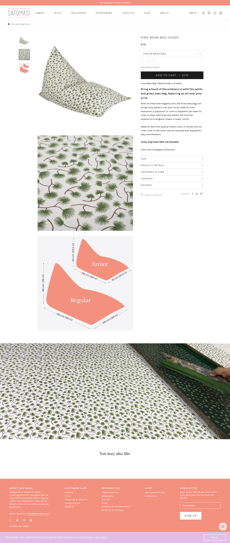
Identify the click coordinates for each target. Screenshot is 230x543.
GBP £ (193, 13)
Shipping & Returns (76, 499)
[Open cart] (220, 13)
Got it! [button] (214, 537)
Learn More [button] (101, 537)
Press (105, 503)
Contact (69, 492)
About (164, 13)
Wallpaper (78, 13)
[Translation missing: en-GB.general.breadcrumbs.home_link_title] (9, 24)
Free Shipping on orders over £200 (115, 3)
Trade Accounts (110, 492)
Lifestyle (128, 13)
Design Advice (73, 503)
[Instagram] (24, 520)
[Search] (209, 13)
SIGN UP (190, 515)
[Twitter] (197, 194)
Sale (147, 13)
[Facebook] (192, 194)
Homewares (104, 13)
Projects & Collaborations (116, 506)
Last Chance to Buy (155, 492)
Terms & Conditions (113, 510)
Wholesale (107, 496)
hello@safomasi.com (38, 513)
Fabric (40, 13)
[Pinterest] (201, 194)
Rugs (58, 13)
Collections (151, 496)
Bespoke (69, 506)
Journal (106, 499)
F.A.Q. (67, 496)
